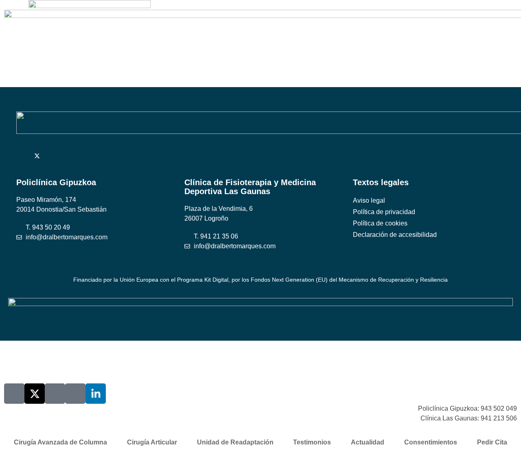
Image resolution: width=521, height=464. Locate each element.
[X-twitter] (34, 393)
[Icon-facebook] (55, 393)
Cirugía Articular (152, 442)
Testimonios (312, 442)
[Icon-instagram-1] (75, 393)
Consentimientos (430, 442)
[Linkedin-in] (95, 393)
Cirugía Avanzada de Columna (60, 442)
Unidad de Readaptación (235, 442)
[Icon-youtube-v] (14, 393)
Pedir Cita (492, 442)
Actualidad (367, 442)
